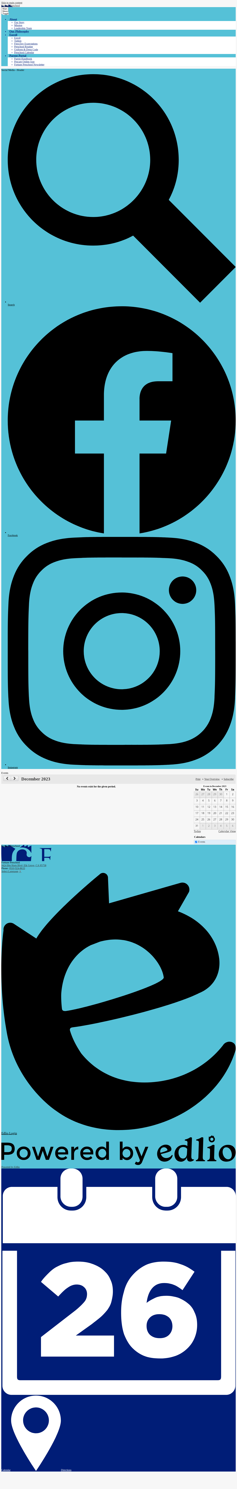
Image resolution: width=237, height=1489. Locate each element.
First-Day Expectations (26, 43)
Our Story (19, 22)
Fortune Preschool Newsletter (29, 64)
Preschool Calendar (24, 52)
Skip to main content (11, 2)
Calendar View (227, 831)
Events (201, 841)
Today (197, 831)
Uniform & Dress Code (26, 49)
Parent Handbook (23, 58)
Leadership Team (23, 28)
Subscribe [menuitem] (229, 779)
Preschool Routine (23, 46)
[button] (13, 19)
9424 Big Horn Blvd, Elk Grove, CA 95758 (23, 865)
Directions (66, 1470)
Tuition (17, 40)
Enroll (17, 38)
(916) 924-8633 (17, 868)
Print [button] (198, 779)
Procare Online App (24, 61)
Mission (18, 25)
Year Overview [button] (212, 779)
